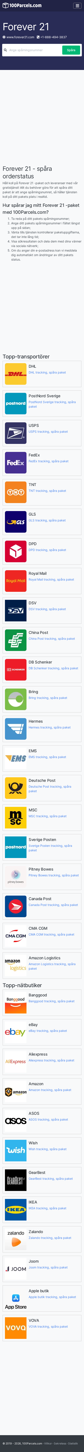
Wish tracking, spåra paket (48, 1149)
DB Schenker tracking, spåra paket (53, 668)
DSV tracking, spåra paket (47, 609)
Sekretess (60, 1443)
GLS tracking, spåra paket (47, 520)
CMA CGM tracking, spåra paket (51, 934)
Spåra (71, 50)
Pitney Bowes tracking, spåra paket (54, 875)
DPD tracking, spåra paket (47, 550)
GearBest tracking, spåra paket (51, 1178)
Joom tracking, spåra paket (48, 1267)
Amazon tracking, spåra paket (50, 1090)
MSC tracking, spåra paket (48, 816)
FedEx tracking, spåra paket (48, 461)
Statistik (73, 1443)
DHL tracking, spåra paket (47, 372)
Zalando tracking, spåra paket (50, 1238)
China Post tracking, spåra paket (52, 638)
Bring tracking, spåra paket (48, 698)
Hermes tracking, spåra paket (50, 727)
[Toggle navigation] (77, 6)
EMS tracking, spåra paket (47, 757)
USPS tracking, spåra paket (48, 431)
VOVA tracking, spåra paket (48, 1326)
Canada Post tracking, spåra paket (53, 905)
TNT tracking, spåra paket (47, 490)
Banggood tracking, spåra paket (52, 1001)
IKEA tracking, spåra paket (47, 1208)
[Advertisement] (42, 118)
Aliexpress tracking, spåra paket (51, 1060)
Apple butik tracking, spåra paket (52, 1297)
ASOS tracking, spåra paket (48, 1119)
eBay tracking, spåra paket (48, 1030)
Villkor (48, 1443)
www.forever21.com (20, 37)
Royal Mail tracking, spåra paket (51, 579)
